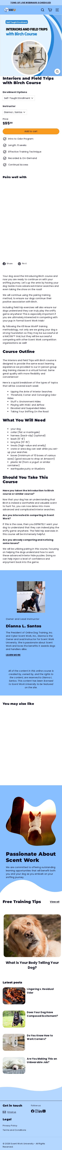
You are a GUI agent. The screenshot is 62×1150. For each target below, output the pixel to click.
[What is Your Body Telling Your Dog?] (32, 935)
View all (54, 901)
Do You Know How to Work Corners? (40, 1037)
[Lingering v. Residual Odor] (14, 995)
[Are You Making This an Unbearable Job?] (14, 1065)
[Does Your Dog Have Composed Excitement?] (14, 1019)
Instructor (9, 106)
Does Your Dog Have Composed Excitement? (42, 1014)
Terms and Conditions (14, 1130)
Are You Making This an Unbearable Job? (42, 1060)
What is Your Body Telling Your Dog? (32, 965)
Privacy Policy (10, 1125)
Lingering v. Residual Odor (40, 990)
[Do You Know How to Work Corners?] (14, 1042)
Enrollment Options (15, 92)
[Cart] (50, 10)
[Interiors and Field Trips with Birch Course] (31, 198)
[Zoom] (57, 71)
